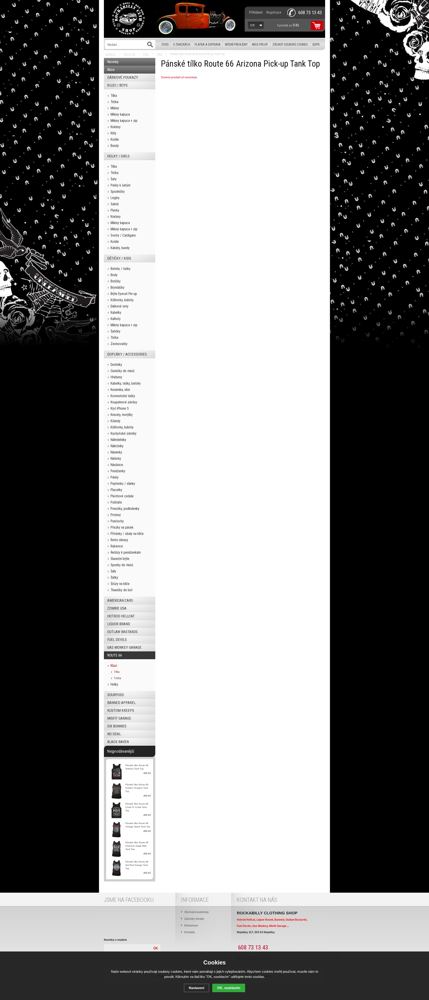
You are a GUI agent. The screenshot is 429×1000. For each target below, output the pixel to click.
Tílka (159, 54)
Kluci (146, 54)
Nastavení (196, 988)
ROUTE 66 (129, 54)
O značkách (181, 44)
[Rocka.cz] (128, 19)
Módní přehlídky (236, 44)
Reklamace (191, 925)
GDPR (316, 44)
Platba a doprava (208, 44)
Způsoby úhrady (194, 918)
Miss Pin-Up (260, 44)
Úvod (165, 44)
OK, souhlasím (228, 988)
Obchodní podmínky (196, 912)
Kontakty (189, 932)
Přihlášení (256, 13)
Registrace (273, 13)
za (288, 25)
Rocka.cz (110, 54)
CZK (252, 25)
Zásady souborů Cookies (290, 44)
